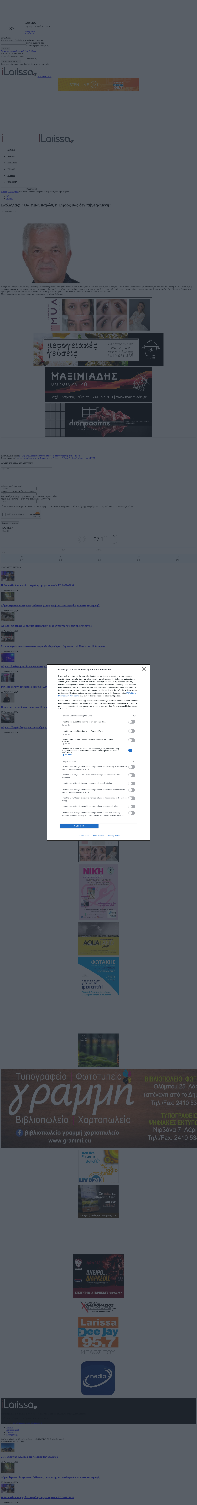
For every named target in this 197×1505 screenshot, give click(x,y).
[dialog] (98, 753)
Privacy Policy (114, 835)
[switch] (131, 722)
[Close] (144, 669)
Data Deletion (83, 835)
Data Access (98, 835)
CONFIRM (79, 826)
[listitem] (98, 715)
